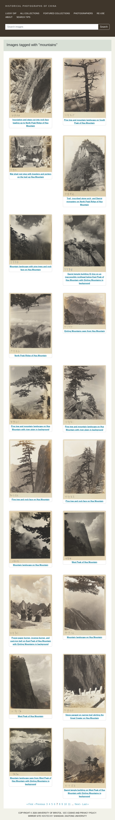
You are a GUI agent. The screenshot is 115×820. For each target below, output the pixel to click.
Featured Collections (56, 13)
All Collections (29, 13)
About (9, 17)
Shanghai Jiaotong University (70, 816)
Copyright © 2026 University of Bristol (40, 813)
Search (104, 26)
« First (30, 804)
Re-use (101, 13)
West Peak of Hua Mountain (84, 562)
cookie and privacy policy (81, 813)
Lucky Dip (10, 13)
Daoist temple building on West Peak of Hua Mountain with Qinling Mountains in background (84, 793)
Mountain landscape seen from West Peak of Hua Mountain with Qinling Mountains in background (30, 781)
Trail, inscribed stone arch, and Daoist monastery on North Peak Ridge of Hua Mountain (84, 201)
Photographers (83, 13)
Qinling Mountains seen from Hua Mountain (84, 331)
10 (65, 804)
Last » (85, 804)
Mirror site (34, 816)
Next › (78, 804)
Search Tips (23, 17)
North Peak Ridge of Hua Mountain (31, 355)
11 (69, 804)
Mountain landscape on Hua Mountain (30, 565)
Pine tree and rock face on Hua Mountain (30, 499)
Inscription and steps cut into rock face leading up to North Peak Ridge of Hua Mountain (30, 123)
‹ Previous (39, 804)
